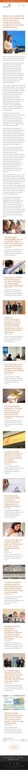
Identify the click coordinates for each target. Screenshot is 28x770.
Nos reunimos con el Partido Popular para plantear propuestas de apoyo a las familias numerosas (14, 368)
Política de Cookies (13, 759)
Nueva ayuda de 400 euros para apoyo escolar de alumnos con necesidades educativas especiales (13, 281)
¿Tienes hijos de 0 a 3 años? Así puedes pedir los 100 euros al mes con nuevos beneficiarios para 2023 (13, 545)
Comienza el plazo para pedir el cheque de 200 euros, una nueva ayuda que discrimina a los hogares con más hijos (13, 411)
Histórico (13, 30)
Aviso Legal (20, 757)
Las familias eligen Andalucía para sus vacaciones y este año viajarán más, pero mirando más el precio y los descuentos (14, 675)
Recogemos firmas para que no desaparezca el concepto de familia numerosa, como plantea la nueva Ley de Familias (13, 632)
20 (25, 740)
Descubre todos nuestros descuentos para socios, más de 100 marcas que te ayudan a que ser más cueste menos (13, 718)
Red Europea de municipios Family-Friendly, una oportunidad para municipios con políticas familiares (12, 500)
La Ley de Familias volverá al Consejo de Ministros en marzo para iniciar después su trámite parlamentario (13, 456)
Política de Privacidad (9, 757)
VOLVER (14, 747)
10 (13, 740)
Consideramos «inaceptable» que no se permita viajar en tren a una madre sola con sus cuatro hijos (13, 241)
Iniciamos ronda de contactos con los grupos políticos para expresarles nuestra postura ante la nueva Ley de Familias (13, 587)
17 (18, 740)
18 (20, 740)
